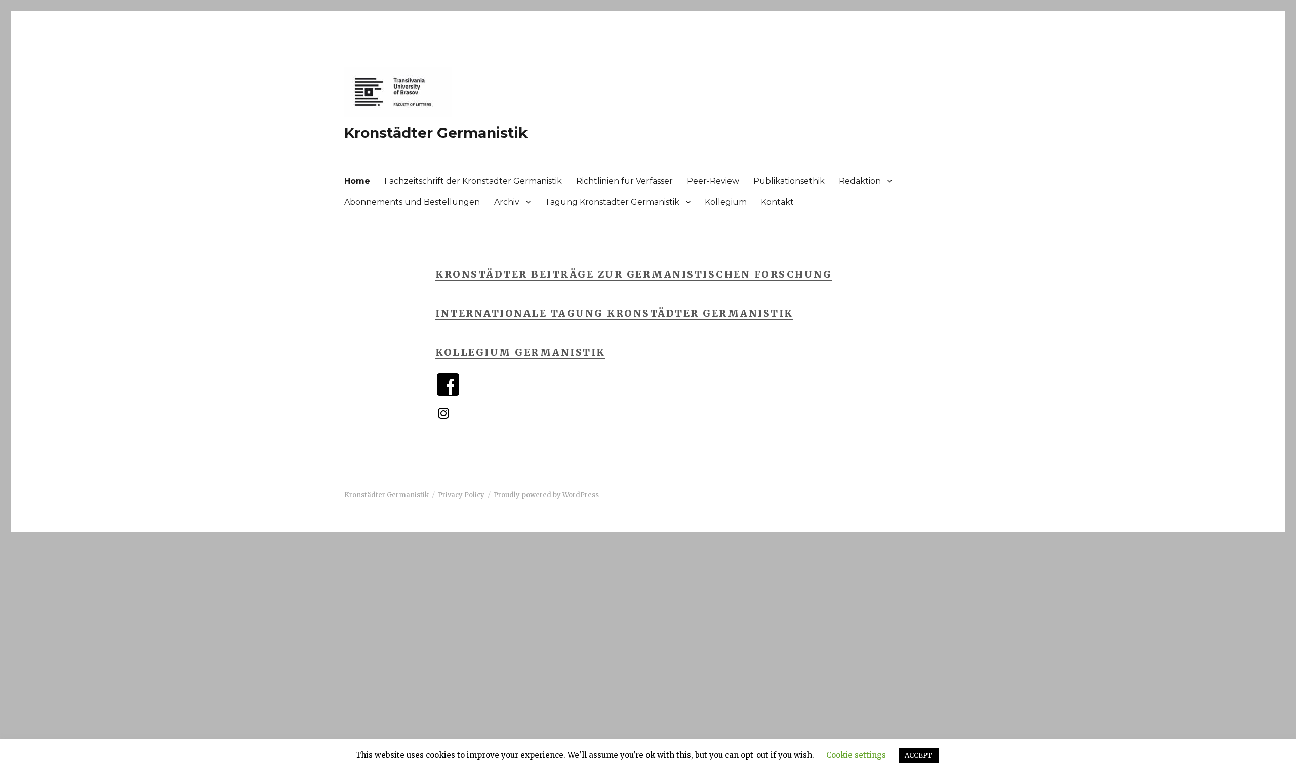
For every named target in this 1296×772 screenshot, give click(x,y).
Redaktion (860, 181)
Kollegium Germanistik (520, 352)
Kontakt (777, 202)
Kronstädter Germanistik (436, 132)
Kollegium (726, 202)
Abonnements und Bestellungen (412, 202)
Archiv (506, 202)
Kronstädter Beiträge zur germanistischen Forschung (633, 274)
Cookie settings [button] (856, 755)
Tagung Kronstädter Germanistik (612, 202)
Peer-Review (713, 181)
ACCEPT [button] (919, 755)
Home (357, 181)
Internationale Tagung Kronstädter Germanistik (614, 313)
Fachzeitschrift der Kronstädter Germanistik (473, 181)
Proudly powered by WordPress (546, 495)
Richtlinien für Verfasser (624, 181)
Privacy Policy (461, 495)
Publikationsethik (789, 181)
